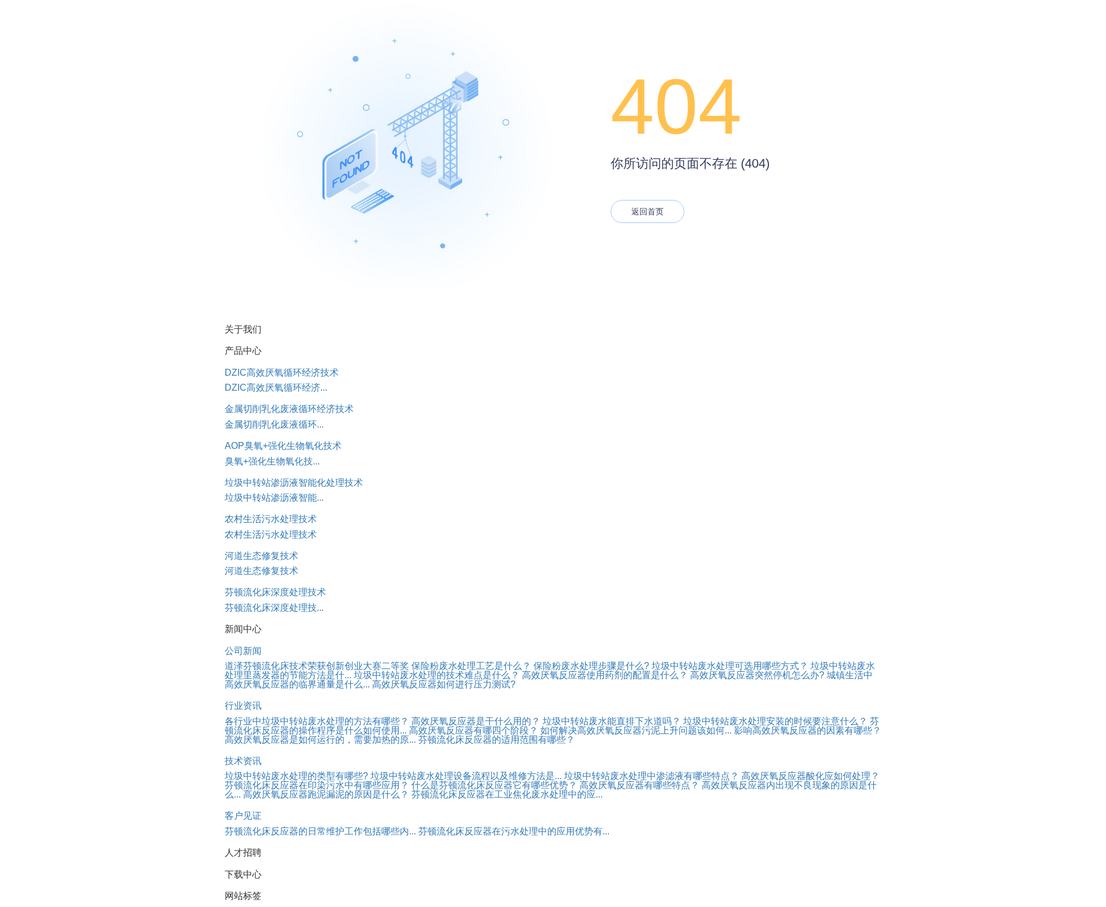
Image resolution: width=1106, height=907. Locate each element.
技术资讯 (243, 761)
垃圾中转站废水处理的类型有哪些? (296, 776)
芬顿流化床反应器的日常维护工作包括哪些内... (320, 831)
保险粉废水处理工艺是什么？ (471, 666)
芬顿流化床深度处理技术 (275, 592)
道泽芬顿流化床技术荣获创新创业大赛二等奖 (317, 666)
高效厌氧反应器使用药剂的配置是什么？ (605, 675)
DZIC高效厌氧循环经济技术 (282, 372)
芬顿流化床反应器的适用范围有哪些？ (496, 740)
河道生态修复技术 (261, 556)
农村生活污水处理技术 (271, 519)
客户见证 (243, 816)
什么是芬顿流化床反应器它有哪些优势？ (494, 785)
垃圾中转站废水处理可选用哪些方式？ (730, 666)
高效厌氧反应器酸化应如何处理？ (810, 776)
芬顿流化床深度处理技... (274, 608)
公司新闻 (243, 651)
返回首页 (647, 211)
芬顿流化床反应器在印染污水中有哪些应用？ (317, 785)
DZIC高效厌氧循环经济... (276, 387)
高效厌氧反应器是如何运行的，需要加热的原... (320, 740)
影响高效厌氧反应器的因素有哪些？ (807, 730)
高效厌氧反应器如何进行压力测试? (444, 684)
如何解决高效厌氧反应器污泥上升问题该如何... (636, 730)
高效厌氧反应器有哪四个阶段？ (473, 730)
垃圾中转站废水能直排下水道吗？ (612, 721)
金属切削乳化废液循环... (274, 424)
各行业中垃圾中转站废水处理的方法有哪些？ (317, 721)
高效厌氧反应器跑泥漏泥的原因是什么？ (326, 794)
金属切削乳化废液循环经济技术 (289, 409)
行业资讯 (243, 706)
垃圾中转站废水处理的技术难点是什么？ (437, 675)
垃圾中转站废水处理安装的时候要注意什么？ (775, 721)
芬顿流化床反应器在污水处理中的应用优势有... (513, 831)
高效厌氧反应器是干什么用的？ (475, 721)
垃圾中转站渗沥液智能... (274, 497)
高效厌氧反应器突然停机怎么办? (757, 675)
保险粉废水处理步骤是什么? (591, 666)
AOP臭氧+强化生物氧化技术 (283, 446)
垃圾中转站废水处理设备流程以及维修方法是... (466, 776)
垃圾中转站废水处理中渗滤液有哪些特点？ (651, 776)
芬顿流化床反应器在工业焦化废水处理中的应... (507, 794)
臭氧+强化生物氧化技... (272, 461)
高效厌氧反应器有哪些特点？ (639, 785)
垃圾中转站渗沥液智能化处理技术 (294, 482)
